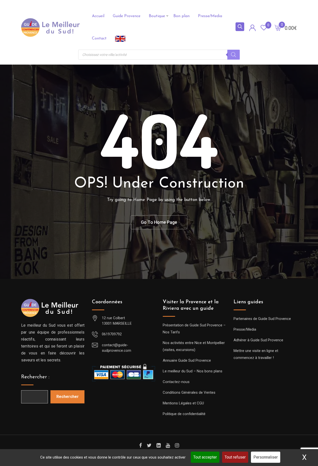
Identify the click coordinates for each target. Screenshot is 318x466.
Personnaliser (265, 457)
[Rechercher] (233, 55)
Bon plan (181, 16)
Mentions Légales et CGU (183, 403)
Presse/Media (210, 16)
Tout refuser (235, 457)
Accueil (98, 16)
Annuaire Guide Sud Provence (187, 360)
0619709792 (112, 334)
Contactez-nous (176, 382)
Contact (99, 38)
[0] (278, 27)
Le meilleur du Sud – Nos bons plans (192, 371)
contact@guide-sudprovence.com (116, 348)
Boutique (157, 16)
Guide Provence (126, 16)
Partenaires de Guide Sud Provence (262, 318)
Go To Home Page (159, 222)
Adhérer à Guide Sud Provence (258, 340)
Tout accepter (205, 457)
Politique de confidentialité (184, 414)
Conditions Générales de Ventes (189, 392)
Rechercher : (35, 377)
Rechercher (67, 396)
